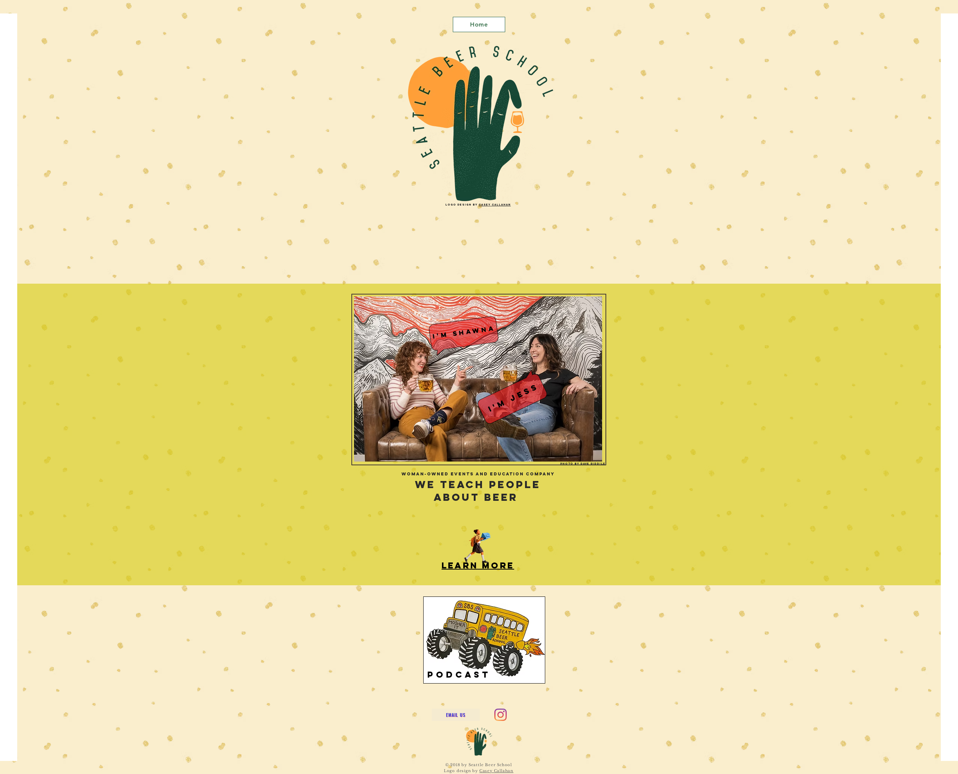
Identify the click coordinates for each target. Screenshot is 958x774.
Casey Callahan (495, 204)
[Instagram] (500, 715)
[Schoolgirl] (477, 546)
